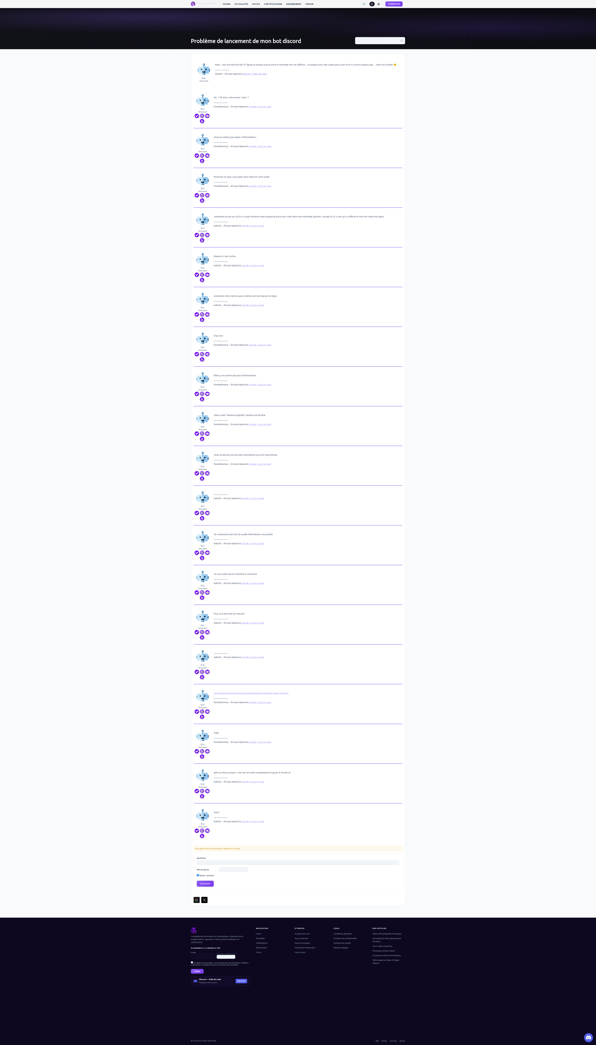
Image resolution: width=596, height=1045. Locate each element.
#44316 (399, 529)
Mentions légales (341, 948)
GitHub (402, 1041)
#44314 (399, 450)
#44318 (399, 609)
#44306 (399, 132)
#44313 (399, 410)
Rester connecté (206, 875)
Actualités (260, 938)
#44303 (397, 59)
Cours (258, 934)
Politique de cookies (342, 943)
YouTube (393, 1041)
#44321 (399, 728)
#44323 (399, 807)
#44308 (399, 211)
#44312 (399, 370)
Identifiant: (201, 858)
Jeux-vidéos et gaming (382, 946)
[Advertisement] (284, 1015)
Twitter (384, 1041)
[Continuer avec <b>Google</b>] (197, 900)
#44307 (399, 172)
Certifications (262, 943)
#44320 (399, 688)
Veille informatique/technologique (387, 934)
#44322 (399, 767)
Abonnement (261, 948)
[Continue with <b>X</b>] (204, 900)
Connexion (205, 883)
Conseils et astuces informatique (386, 955)
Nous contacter (301, 938)
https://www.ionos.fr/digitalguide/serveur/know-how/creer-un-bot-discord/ (251, 693)
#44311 (399, 331)
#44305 (399, 92)
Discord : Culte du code (254, 73)
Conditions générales (343, 934)
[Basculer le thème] (372, 4)
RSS (377, 1041)
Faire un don (300, 952)
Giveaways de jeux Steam (383, 951)
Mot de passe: (203, 869)
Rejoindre (241, 981)
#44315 (399, 489)
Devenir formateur (302, 943)
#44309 (399, 251)
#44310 (399, 291)
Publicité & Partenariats (305, 948)
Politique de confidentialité (345, 938)
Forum (258, 952)
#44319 (399, 648)
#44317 (399, 569)
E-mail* (193, 952)
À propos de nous (302, 934)
